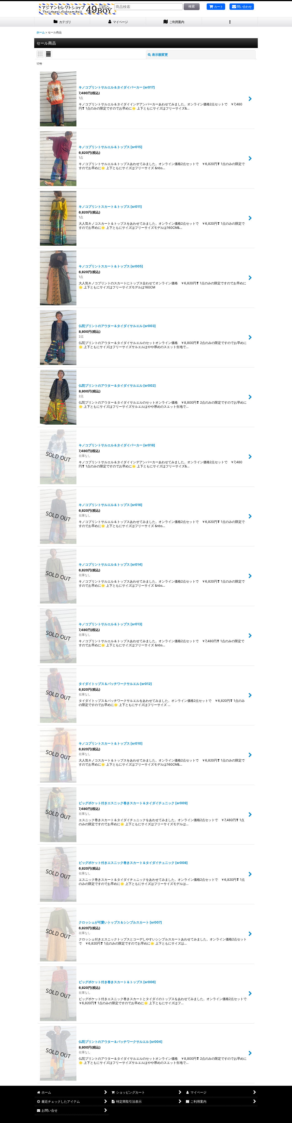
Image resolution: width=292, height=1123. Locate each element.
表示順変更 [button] (160, 54)
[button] (230, 22)
